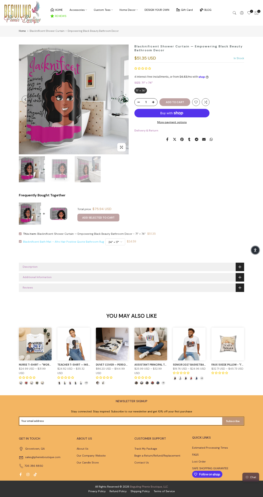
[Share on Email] (204, 139)
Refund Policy (118, 491)
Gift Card (187, 10)
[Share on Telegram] (196, 139)
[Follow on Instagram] (28, 474)
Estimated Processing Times (210, 447)
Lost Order (199, 461)
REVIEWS (60, 16)
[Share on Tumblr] (189, 139)
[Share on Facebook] (167, 139)
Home (22, 31)
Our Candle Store (88, 462)
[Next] (122, 99)
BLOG (207, 10)
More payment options (172, 122)
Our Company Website (91, 455)
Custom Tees (102, 10)
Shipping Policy (140, 491)
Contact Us (141, 462)
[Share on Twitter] (174, 139)
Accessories (77, 10)
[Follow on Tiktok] (35, 474)
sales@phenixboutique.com (42, 457)
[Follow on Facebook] (20, 474)
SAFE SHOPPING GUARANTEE (210, 468)
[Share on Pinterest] (182, 139)
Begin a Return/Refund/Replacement (157, 455)
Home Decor (128, 10)
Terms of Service (164, 491)
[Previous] (25, 99)
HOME (59, 10)
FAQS (195, 454)
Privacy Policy (97, 491)
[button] (142, 68)
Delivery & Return (146, 130)
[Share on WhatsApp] (211, 139)
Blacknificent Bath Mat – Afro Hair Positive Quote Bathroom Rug (63, 241)
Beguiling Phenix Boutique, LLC (149, 486)
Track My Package (145, 448)
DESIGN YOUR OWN (157, 10)
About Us (82, 448)
